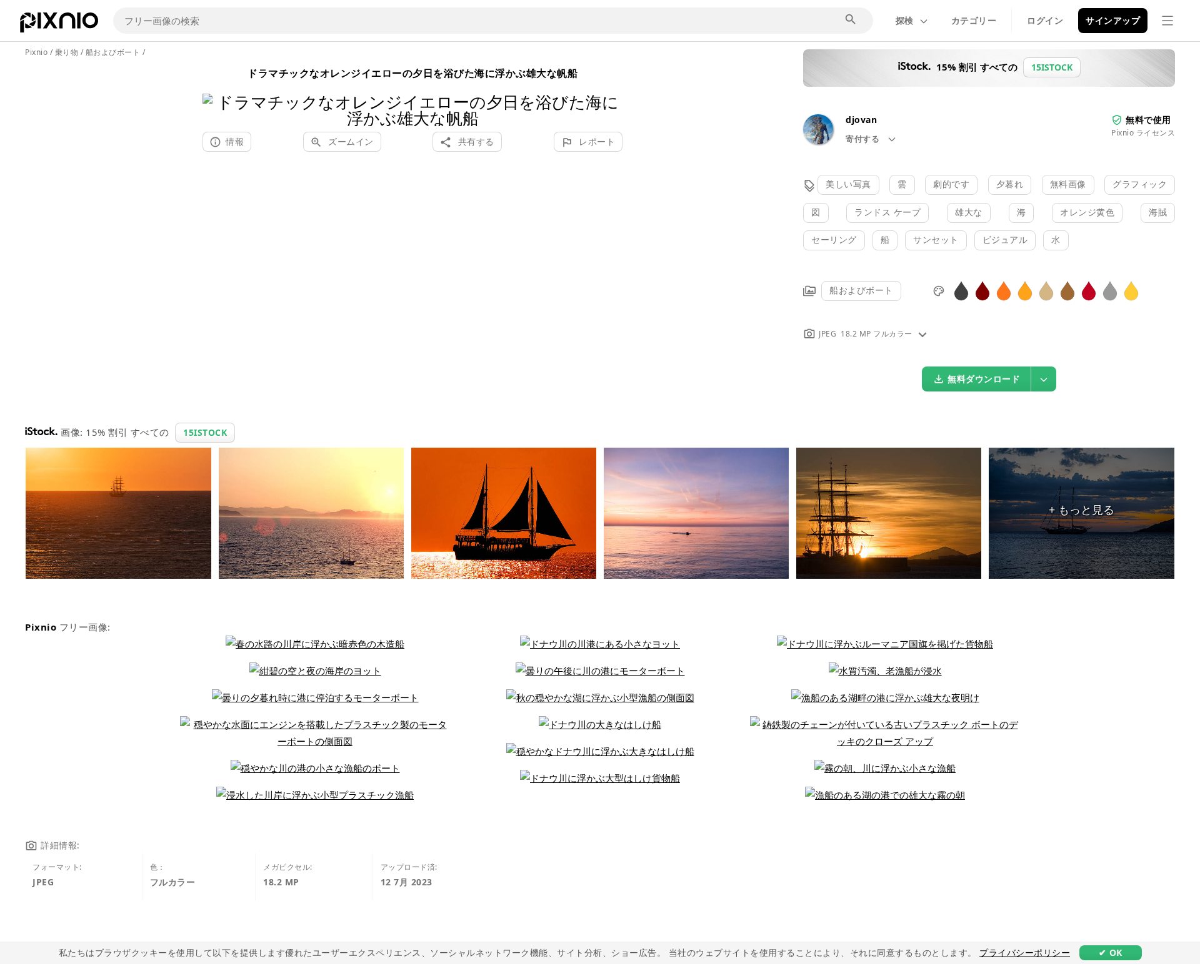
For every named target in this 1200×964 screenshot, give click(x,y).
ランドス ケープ (887, 212)
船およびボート (861, 290)
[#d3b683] (1046, 290)
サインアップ (1113, 20)
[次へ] (608, 94)
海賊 (1158, 212)
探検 (905, 20)
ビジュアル (1005, 239)
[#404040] (961, 290)
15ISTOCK (205, 432)
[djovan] (818, 141)
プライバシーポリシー (1024, 952)
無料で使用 (1148, 119)
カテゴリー (974, 20)
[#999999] (1110, 290)
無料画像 (1068, 184)
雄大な (968, 212)
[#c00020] (1089, 290)
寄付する (864, 138)
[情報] (922, 333)
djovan (861, 119)
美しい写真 (848, 184)
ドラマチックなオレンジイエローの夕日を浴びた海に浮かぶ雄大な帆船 (413, 73)
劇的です (951, 184)
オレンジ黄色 (1087, 212)
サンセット (936, 239)
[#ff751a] (1004, 290)
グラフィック (1139, 184)
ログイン (1045, 20)
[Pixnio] (59, 24)
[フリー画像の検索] (851, 20)
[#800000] (982, 290)
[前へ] (216, 94)
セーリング (834, 239)
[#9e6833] (1067, 290)
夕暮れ (1010, 184)
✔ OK (1110, 952)
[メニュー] (1167, 20)
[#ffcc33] (1131, 290)
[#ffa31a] (1025, 290)
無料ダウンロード (984, 379)
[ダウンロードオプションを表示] (1043, 378)
